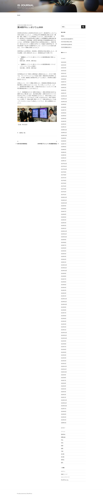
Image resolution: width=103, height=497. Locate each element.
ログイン (63, 471)
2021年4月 (63, 65)
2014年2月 (63, 293)
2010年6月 (63, 411)
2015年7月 (63, 245)
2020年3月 (63, 87)
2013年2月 (63, 327)
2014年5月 (63, 284)
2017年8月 (63, 174)
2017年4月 (63, 186)
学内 (62, 442)
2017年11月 (64, 166)
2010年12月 (64, 400)
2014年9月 (63, 273)
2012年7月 (63, 346)
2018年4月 (63, 152)
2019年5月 (63, 115)
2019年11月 (64, 98)
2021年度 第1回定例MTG (67, 38)
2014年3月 (63, 290)
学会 (24, 132)
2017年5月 (63, 183)
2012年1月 (63, 363)
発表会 (62, 459)
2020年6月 (63, 84)
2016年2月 (63, 225)
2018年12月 (64, 129)
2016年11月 (64, 200)
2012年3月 (63, 358)
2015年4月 (63, 253)
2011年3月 (63, 391)
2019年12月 (64, 96)
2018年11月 (64, 132)
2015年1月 (63, 262)
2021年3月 (63, 67)
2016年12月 (64, 197)
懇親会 (62, 36)
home (18, 15)
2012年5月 (63, 352)
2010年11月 (64, 403)
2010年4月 (63, 417)
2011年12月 (64, 366)
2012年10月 (64, 338)
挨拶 (62, 445)
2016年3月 (63, 222)
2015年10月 (64, 236)
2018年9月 (63, 138)
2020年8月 (63, 79)
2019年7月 (63, 110)
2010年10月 (64, 405)
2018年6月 (63, 146)
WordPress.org (64, 480)
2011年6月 (63, 383)
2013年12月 (64, 298)
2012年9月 (63, 341)
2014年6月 (63, 281)
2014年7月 (63, 279)
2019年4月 (63, 118)
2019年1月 (63, 127)
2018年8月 (63, 141)
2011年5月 (63, 386)
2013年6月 (63, 315)
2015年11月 (64, 234)
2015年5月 (63, 251)
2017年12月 (64, 163)
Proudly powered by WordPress (24, 493)
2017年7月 (63, 177)
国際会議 (63, 437)
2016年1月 (63, 228)
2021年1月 (63, 73)
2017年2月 (63, 191)
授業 (62, 448)
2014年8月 (63, 276)
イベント (63, 431)
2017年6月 (63, 180)
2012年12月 (64, 332)
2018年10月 (64, 135)
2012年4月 (63, 355)
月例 (62, 451)
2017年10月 (64, 169)
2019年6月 (63, 113)
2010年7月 (63, 408)
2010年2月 (63, 419)
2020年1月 (63, 93)
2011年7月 (63, 380)
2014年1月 (63, 296)
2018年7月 (63, 143)
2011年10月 (64, 372)
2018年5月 (63, 149)
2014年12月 (64, 265)
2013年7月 (63, 312)
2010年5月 (63, 414)
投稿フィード (64, 474)
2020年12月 (64, 76)
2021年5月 (63, 62)
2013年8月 (63, 310)
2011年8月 (63, 377)
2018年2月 (63, 158)
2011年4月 (63, 389)
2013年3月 (63, 324)
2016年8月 (63, 208)
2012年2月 (63, 360)
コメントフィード (65, 477)
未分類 (62, 454)
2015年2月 (63, 259)
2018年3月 (63, 155)
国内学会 (21, 132)
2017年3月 (63, 189)
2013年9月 (63, 307)
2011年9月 (63, 374)
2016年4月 (63, 219)
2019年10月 (64, 101)
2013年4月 (63, 321)
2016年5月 (63, 217)
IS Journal (25, 5)
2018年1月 (63, 160)
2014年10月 (64, 270)
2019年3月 (63, 121)
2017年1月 (63, 194)
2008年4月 (63, 422)
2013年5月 (63, 318)
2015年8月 (63, 242)
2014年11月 (64, 267)
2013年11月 (64, 301)
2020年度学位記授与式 (66, 44)
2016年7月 (63, 211)
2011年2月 (63, 394)
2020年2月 (63, 90)
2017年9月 (63, 172)
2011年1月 (63, 397)
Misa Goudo (29, 25)
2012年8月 (63, 343)
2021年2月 (63, 70)
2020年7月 (63, 81)
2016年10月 (64, 203)
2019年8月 (63, 107)
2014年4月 (63, 287)
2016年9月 (63, 205)
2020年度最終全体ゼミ (66, 47)
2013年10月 (64, 304)
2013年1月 (63, 329)
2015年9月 (63, 239)
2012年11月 (64, 335)
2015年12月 (64, 231)
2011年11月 (64, 369)
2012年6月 (63, 349)
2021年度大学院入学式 (66, 41)
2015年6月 (63, 248)
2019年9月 (63, 104)
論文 (62, 462)
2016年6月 (63, 214)
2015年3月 (63, 256)
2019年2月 (63, 124)
